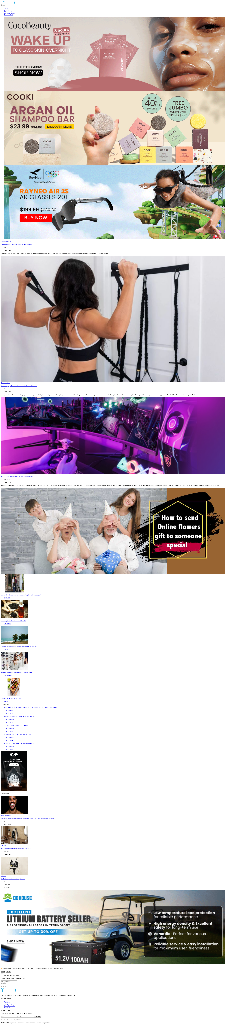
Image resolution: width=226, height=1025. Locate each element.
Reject (3, 971)
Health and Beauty (9, 13)
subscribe (3, 983)
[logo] (12, 992)
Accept (8, 971)
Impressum (7, 1007)
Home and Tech (8, 15)
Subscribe (37, 1016)
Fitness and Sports (9, 12)
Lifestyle (6, 10)
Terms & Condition (9, 1006)
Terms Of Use (8, 1004)
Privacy (6, 1001)
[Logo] (11, 3)
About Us (7, 1002)
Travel (6, 8)
